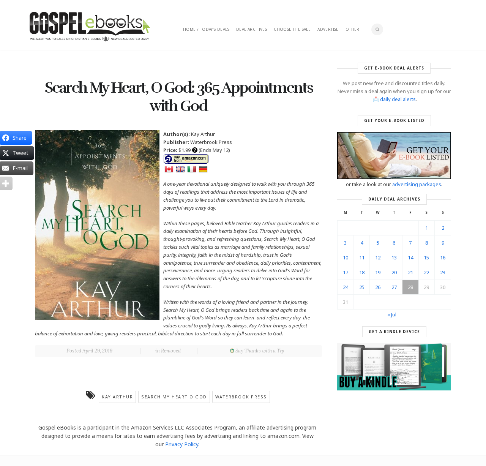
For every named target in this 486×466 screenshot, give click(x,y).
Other (353, 29)
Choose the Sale (292, 29)
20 (394, 272)
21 (410, 272)
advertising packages (416, 184)
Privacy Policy (181, 444)
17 (345, 272)
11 (361, 257)
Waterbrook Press (241, 397)
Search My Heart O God (174, 397)
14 (410, 257)
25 (361, 287)
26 (377, 287)
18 (361, 272)
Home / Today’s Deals (206, 29)
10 (345, 257)
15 (426, 257)
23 (442, 272)
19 (377, 272)
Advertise (328, 29)
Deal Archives (251, 29)
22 (426, 272)
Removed (171, 351)
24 (345, 287)
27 (394, 287)
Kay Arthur (117, 397)
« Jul (391, 314)
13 (394, 257)
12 (377, 257)
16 (442, 257)
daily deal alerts (398, 99)
